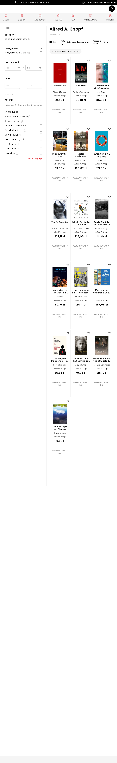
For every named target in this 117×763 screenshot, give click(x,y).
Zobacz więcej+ (34, 158)
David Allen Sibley (81, 228)
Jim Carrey (102, 92)
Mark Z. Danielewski (60, 228)
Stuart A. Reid (81, 296)
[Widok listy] (54, 42)
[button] (23, 34)
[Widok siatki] (51, 42)
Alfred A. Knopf (60, 95)
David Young (60, 433)
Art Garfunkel (81, 365)
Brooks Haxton (81, 160)
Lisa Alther (101, 160)
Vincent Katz (60, 160)
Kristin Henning (59, 365)
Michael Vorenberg (102, 365)
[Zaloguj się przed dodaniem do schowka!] (67, 60)
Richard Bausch (60, 92)
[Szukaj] (112, 8)
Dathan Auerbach (81, 92)
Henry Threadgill (102, 228)
